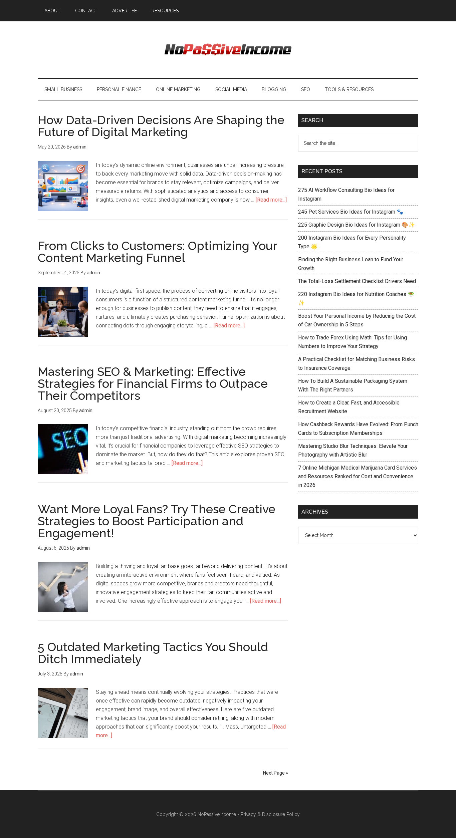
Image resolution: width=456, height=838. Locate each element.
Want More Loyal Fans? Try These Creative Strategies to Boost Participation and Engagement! (156, 521)
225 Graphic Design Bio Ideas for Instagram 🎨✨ (356, 225)
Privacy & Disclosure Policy (270, 814)
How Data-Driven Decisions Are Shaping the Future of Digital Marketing (161, 126)
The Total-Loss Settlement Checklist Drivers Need (357, 281)
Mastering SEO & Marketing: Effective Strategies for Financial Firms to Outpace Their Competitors (153, 383)
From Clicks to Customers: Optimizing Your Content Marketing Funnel (157, 252)
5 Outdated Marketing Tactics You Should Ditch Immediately (153, 653)
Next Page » (275, 773)
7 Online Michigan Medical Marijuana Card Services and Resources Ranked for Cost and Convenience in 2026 (357, 476)
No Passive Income (228, 50)
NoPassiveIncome (217, 814)
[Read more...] (271, 200)
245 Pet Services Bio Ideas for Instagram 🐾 (350, 212)
